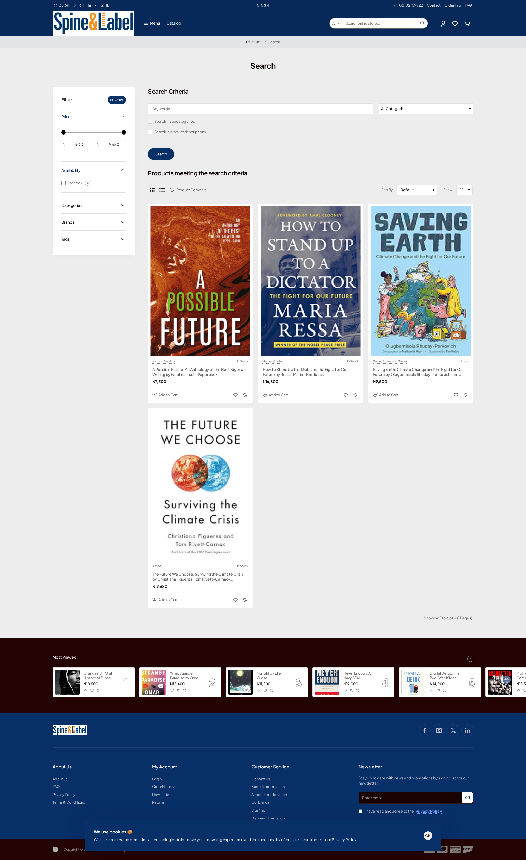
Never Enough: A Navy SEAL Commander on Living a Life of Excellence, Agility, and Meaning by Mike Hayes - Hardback (359, 676)
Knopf (156, 566)
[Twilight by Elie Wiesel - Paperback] (240, 682)
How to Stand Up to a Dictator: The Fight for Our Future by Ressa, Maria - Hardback (305, 372)
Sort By (387, 190)
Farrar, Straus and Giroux (390, 361)
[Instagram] (439, 730)
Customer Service (270, 767)
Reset (118, 100)
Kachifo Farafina (163, 361)
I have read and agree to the (403, 810)
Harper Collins (273, 361)
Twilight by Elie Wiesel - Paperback (269, 676)
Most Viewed (64, 657)
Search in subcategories (174, 121)
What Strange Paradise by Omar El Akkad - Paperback (184, 676)
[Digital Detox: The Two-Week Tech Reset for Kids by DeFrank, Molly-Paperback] (413, 682)
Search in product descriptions (180, 132)
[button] (165, 395)
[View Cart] (467, 23)
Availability (71, 170)
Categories (71, 205)
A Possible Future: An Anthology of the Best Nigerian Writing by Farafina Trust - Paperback (198, 372)
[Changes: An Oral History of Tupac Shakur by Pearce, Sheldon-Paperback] (67, 682)
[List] (162, 189)
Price (66, 116)
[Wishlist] (455, 23)
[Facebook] (425, 730)
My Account (164, 767)
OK (428, 835)
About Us (62, 767)
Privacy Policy (344, 839)
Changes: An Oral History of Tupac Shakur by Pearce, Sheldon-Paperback (98, 676)
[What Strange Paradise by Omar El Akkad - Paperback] (154, 682)
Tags (65, 238)
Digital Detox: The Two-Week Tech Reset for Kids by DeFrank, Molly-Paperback (444, 676)
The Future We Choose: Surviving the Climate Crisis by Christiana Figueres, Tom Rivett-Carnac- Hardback (197, 577)
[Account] (444, 23)
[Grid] (152, 189)
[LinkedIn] (467, 730)
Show (447, 190)
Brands (67, 221)
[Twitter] (453, 730)
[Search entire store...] (422, 23)
